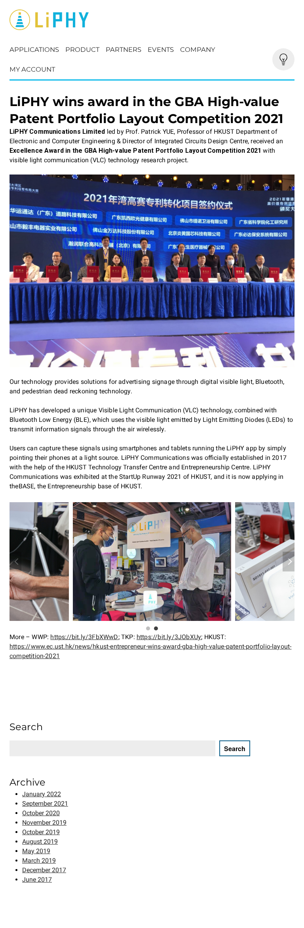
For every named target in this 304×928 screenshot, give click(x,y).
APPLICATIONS (34, 49)
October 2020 (41, 813)
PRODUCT (82, 49)
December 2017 (44, 870)
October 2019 (41, 832)
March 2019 (39, 860)
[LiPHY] (152, 20)
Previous (15, 561)
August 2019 (40, 841)
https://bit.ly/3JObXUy (169, 637)
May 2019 (36, 851)
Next (288, 561)
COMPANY (197, 49)
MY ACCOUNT (32, 69)
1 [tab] (148, 628)
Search (234, 748)
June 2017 (37, 879)
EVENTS (161, 49)
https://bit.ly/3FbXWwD (84, 637)
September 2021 (45, 803)
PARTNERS (123, 49)
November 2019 (44, 822)
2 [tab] (156, 628)
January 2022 (41, 794)
